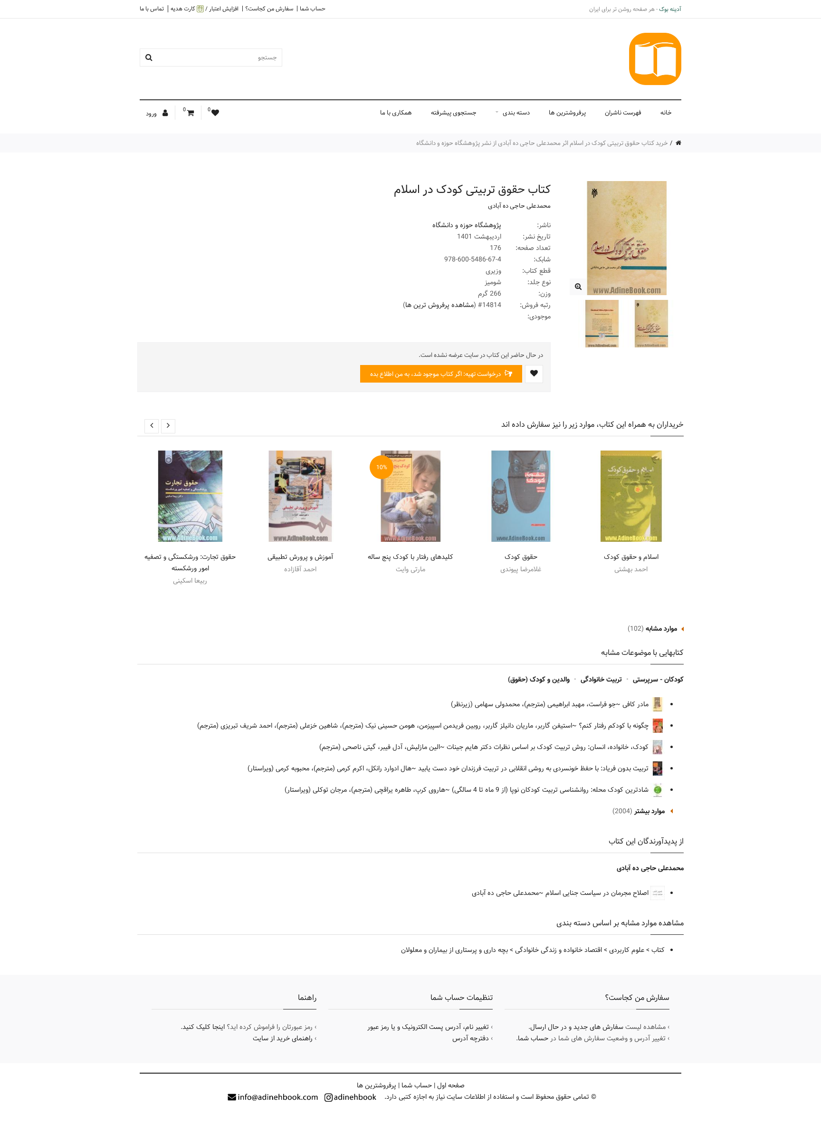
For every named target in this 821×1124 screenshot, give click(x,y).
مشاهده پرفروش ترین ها (439, 305)
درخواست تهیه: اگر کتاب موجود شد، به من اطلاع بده (436, 374)
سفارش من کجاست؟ (269, 8)
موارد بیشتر (649, 811)
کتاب (658, 950)
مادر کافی (636, 704)
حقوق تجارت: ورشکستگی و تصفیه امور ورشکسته (190, 562)
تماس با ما (152, 8)
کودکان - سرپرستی (658, 679)
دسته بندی (516, 112)
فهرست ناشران (623, 112)
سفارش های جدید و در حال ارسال (576, 1027)
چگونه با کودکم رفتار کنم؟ (614, 725)
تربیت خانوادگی (601, 679)
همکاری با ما (396, 112)
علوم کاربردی (626, 950)
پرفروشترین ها (567, 112)
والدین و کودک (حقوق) (539, 679)
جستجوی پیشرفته (454, 112)
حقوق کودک (521, 557)
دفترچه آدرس (470, 1038)
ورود (152, 113)
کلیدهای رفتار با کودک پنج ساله (410, 557)
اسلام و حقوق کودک (631, 557)
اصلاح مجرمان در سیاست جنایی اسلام (597, 893)
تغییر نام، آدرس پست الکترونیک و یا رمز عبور (428, 1027)
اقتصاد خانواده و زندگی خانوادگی (558, 950)
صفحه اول (451, 1085)
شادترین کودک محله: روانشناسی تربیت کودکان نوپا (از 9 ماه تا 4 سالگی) (551, 790)
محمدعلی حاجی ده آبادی (519, 206)
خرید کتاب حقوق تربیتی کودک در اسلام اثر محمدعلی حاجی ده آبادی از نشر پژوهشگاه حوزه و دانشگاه (542, 143)
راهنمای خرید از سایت (283, 1038)
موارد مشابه (661, 628)
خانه (666, 112)
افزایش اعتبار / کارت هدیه (205, 8)
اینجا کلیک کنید (203, 1027)
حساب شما (312, 8)
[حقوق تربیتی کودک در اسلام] (578, 287)
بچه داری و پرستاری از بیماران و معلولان (454, 950)
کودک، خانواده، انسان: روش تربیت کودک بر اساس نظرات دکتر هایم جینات (548, 747)
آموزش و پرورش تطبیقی (300, 557)
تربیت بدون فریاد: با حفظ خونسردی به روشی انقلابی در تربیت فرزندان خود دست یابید (534, 768)
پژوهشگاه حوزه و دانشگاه (466, 225)
